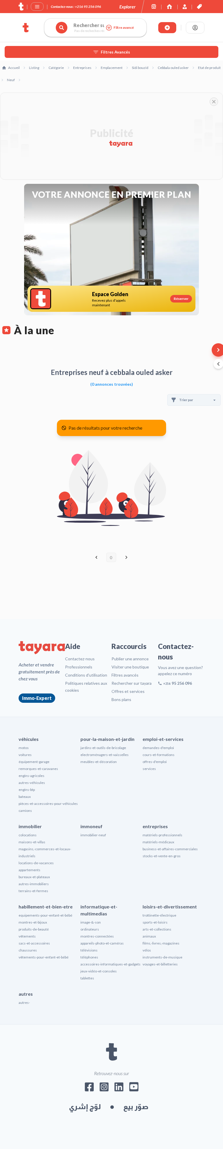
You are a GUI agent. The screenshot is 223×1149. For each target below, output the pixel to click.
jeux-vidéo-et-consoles (98, 971)
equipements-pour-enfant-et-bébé (45, 915)
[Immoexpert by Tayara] (169, 6)
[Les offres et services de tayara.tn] (199, 6)
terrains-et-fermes (33, 891)
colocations (28, 835)
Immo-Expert (37, 698)
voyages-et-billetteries (160, 964)
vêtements (27, 936)
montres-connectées (97, 936)
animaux (149, 936)
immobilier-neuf (93, 835)
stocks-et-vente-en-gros (162, 856)
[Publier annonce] (167, 27)
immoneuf (91, 826)
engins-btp (27, 789)
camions (25, 810)
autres (26, 994)
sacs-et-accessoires (34, 943)
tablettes (87, 978)
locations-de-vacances (36, 863)
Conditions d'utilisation (86, 675)
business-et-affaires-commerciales (170, 849)
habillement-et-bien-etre (46, 906)
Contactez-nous (80, 658)
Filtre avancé (124, 27)
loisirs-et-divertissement (170, 906)
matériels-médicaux (158, 842)
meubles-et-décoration (98, 762)
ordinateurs (89, 929)
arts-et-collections (157, 929)
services (149, 768)
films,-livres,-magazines (161, 943)
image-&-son (90, 922)
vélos (147, 950)
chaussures (28, 950)
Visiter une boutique (130, 666)
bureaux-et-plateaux (34, 877)
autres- (24, 1002)
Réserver (181, 298)
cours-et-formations (159, 755)
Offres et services (128, 691)
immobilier (30, 826)
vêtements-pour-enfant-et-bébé (44, 957)
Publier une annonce (130, 658)
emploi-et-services (163, 739)
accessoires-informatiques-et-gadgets (110, 964)
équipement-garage (34, 762)
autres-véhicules (32, 782)
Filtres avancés (125, 675)
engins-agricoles (31, 775)
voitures (25, 755)
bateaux (25, 796)
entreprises (155, 826)
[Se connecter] (195, 27)
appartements (29, 870)
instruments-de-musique (162, 957)
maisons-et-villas (32, 842)
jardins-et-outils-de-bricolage (103, 748)
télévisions (89, 950)
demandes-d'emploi (158, 748)
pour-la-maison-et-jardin (107, 739)
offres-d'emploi (155, 762)
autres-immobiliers (34, 884)
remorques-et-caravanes (38, 768)
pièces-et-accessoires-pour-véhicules (48, 803)
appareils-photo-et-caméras (102, 943)
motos (24, 748)
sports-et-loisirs (155, 922)
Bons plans (121, 699)
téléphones (89, 957)
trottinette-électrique (159, 915)
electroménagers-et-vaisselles (104, 755)
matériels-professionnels (162, 835)
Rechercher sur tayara (132, 683)
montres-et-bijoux (33, 922)
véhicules (29, 739)
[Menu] (37, 6)
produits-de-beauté (34, 929)
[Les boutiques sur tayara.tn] (154, 6)
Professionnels (78, 666)
